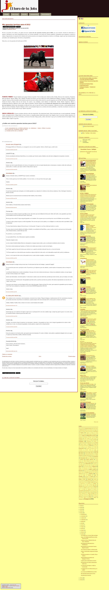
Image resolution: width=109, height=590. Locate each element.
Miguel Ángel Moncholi (90, 403)
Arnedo (92, 432)
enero (82, 533)
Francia (81, 456)
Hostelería (96, 458)
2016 (83, 428)
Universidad (95, 494)
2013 (81, 511)
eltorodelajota (9, 173)
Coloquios (81, 441)
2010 (81, 579)
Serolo (94, 486)
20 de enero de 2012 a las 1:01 (11, 351)
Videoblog (90, 497)
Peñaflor (81, 476)
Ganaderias (9, 29)
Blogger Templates (5, 585)
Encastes (88, 448)
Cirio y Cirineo (83, 391)
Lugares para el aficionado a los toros (88, 560)
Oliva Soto (85, 473)
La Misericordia (87, 463)
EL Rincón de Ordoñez (85, 184)
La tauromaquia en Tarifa (85, 236)
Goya (92, 458)
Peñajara (87, 476)
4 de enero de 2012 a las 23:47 (11, 184)
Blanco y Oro (83, 375)
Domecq (86, 445)
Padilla (84, 475)
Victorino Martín (83, 497)
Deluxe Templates (16, 585)
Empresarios (81, 448)
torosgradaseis (83, 258)
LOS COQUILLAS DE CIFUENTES (87, 412)
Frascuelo (85, 456)
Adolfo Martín (95, 428)
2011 (81, 578)
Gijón (88, 458)
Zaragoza (87, 499)
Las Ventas (81, 465)
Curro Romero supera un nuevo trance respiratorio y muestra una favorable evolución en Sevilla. (87, 215)
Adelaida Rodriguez (88, 428)
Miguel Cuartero (92, 469)
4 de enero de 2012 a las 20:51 (11, 169)
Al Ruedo (6, 14)
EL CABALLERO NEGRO (12, 295)
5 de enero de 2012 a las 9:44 (11, 291)
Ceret (95, 439)
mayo (82, 526)
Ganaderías (83, 458)
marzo (82, 530)
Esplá (95, 449)
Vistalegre (80, 499)
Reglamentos (82, 483)
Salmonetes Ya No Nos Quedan (86, 204)
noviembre (83, 516)
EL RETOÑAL (83, 297)
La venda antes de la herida (14, 130)
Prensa (95, 479)
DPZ (90, 445)
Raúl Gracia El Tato (83, 482)
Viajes (90, 496)
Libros (86, 465)
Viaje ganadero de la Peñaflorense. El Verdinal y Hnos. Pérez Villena (28, 128)
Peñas (91, 476)
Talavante (89, 489)
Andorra (82, 432)
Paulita (95, 475)
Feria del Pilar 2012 (89, 452)
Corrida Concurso (82, 442)
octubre (82, 517)
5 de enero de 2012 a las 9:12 (11, 207)
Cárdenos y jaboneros (85, 224)
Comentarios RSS (34, 14)
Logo (89, 465)
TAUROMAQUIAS (84, 317)
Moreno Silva (94, 470)
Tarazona (94, 489)
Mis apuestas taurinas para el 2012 (16, 25)
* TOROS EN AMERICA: (84, 376)
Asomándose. (88, 278)
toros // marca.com (84, 269)
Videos (95, 497)
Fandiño (91, 451)
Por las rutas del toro (84, 383)
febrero (82, 532)
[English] (80, 18)
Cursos (96, 442)
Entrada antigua (71, 356)
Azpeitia (85, 434)
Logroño (93, 465)
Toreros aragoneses (82, 493)
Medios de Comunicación (83, 469)
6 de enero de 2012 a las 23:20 (11, 316)
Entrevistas (81, 449)
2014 (81, 509)
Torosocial (85, 494)
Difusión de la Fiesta (92, 444)
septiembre (83, 519)
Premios (89, 479)
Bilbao (83, 435)
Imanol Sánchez (89, 459)
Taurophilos (82, 309)
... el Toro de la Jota (12, 584)
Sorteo (95, 487)
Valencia (80, 496)
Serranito (80, 487)
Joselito (95, 462)
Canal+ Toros (91, 437)
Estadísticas (81, 451)
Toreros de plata (91, 493)
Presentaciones (81, 480)
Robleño (94, 483)
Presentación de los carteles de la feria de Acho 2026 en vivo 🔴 (91, 320)
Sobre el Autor (15, 14)
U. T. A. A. (82, 341)
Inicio (40, 356)
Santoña (90, 486)
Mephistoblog (8, 587)
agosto (82, 521)
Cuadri (93, 442)
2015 (80, 428)
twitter (90, 494)
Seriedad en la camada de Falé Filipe (87, 384)
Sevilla (85, 487)
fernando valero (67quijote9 (12, 144)
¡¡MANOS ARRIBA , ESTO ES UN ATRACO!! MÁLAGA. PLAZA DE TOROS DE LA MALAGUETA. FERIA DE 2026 (91, 164)
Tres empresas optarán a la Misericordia (89, 549)
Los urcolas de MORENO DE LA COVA (89, 571)
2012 (81, 512)
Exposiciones (86, 451)
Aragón (87, 432)
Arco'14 (87, 205)
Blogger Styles (5, 586)
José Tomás (90, 462)
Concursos (89, 441)
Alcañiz (91, 431)
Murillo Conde (81, 472)
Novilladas (87, 472)
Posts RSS (24, 14)
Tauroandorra (81, 490)
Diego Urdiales (83, 444)
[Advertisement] (19, 135)
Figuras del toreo (87, 455)
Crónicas (88, 442)
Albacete (80, 431)
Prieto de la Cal (88, 480)
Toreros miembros (46, 14)
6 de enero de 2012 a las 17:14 (11, 305)
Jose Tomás (85, 462)
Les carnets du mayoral (85, 286)
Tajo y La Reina (82, 489)
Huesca (81, 459)
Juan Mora (81, 463)
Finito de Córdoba (95, 455)
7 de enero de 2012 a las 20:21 (11, 326)
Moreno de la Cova (87, 470)
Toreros (14, 29)
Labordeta (95, 463)
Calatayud (80, 437)
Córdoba (94, 441)
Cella (91, 439)
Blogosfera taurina (91, 435)
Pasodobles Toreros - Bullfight (88, 149)
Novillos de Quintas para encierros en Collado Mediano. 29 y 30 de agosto (91, 226)
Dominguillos (83, 354)
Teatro (96, 490)
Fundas (90, 456)
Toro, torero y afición (84, 329)
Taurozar (91, 490)
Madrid (94, 466)
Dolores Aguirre (81, 445)
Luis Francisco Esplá (87, 466)
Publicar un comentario (7, 354)
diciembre (83, 514)
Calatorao (85, 437)
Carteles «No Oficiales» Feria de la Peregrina (88, 310)
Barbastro (95, 434)
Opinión (91, 473)
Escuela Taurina (88, 449)
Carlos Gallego (87, 438)
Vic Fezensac (95, 496)
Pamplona (89, 475)
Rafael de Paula (95, 480)
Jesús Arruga (86, 460)
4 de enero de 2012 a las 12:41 (11, 149)
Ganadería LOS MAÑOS (85, 277)
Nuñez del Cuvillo (94, 472)
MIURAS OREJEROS (90, 174)
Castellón (80, 439)
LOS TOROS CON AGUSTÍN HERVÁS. (88, 160)
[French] (82, 18)
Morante (80, 470)
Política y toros (82, 479)
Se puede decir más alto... (86, 575)
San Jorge (92, 484)
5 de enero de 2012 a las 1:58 (11, 198)
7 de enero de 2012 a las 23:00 (11, 337)
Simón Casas (90, 487)
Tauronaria (87, 490)
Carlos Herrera (94, 438)
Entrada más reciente (6, 356)
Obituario (80, 473)
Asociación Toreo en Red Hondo (87, 173)
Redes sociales (91, 482)
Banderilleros (90, 434)
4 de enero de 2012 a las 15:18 (11, 158)
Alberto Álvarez (85, 431)
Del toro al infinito (84, 213)
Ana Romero (96, 431)
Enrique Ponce (94, 448)
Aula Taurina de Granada (85, 402)
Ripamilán (89, 483)
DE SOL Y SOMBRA (84, 193)
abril (82, 528)
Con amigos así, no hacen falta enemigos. (89, 535)
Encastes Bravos (84, 246)
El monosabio (83, 364)
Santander (85, 486)
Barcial (80, 435)
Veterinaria (85, 496)
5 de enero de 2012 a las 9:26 (11, 258)
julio (82, 523)
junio (82, 525)
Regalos (96, 482)
